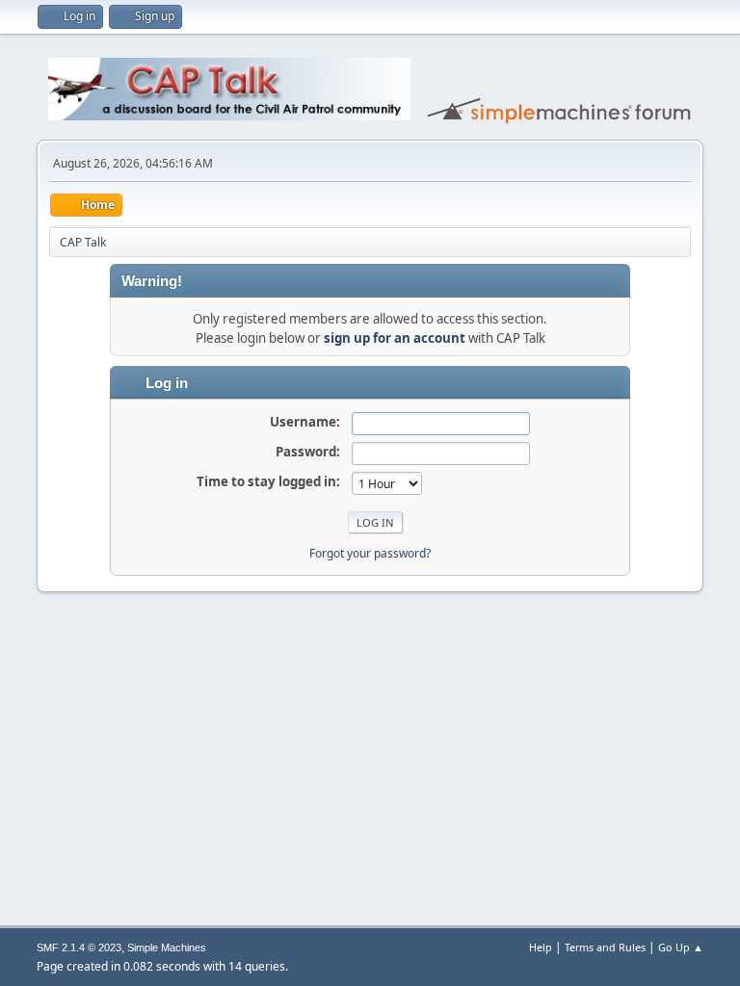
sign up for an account (394, 338)
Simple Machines (166, 947)
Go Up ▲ (680, 947)
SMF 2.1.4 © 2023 (79, 947)
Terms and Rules (605, 947)
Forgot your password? (370, 553)
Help (540, 947)
